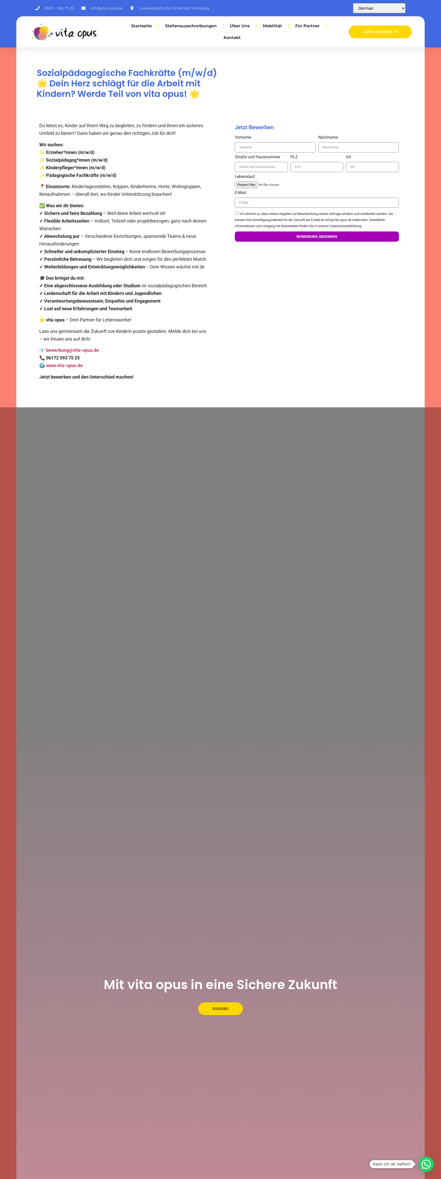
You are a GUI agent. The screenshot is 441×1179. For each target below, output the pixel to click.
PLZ (294, 157)
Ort (348, 157)
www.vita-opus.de (64, 365)
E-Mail (240, 193)
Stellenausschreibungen (191, 25)
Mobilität (272, 25)
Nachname (328, 137)
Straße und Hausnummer (257, 157)
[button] (426, 1164)
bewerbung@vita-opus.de (72, 350)
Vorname (243, 137)
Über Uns (240, 25)
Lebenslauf (245, 177)
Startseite (141, 25)
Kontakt (232, 37)
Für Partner (307, 25)
